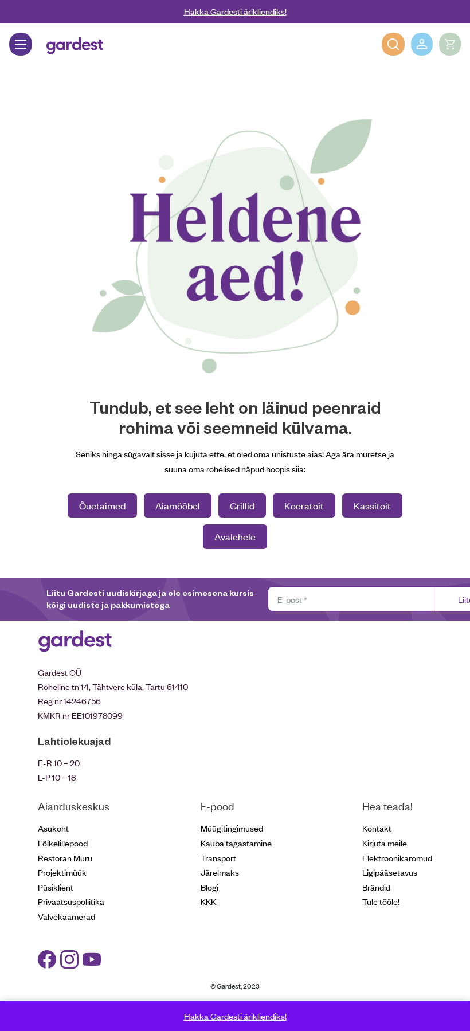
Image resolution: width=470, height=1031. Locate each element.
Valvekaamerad (66, 916)
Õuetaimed (102, 505)
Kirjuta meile (384, 843)
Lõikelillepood (63, 843)
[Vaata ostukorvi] (450, 44)
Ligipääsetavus (389, 872)
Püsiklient (55, 887)
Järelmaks (220, 872)
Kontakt (376, 828)
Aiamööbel (177, 505)
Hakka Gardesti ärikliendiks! (235, 11)
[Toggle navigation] (20, 44)
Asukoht (53, 828)
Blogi (209, 887)
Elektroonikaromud (397, 858)
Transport (218, 858)
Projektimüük (62, 872)
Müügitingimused (232, 828)
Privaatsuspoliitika (71, 901)
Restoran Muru (65, 858)
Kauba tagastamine (236, 843)
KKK (208, 901)
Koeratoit (304, 505)
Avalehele (235, 536)
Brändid (376, 887)
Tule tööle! (380, 901)
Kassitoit (372, 505)
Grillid (242, 505)
